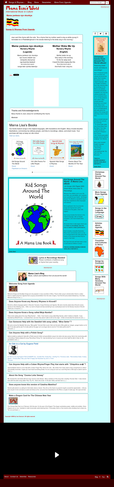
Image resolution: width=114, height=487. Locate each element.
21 (62, 172)
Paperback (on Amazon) (19, 168)
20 (61, 172)
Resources (32, 476)
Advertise (23, 476)
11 (47, 172)
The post (10, 360)
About (6, 476)
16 (55, 172)
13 (50, 172)
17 (56, 172)
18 (58, 172)
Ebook (14, 166)
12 (49, 172)
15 (53, 172)
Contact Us (14, 476)
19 (59, 172)
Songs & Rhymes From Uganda (20, 29)
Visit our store (14, 136)
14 (52, 172)
